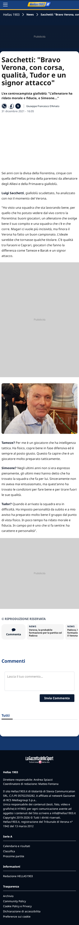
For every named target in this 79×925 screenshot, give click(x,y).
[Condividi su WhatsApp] (4, 106)
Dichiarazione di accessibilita (21, 911)
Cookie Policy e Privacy (17, 906)
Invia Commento (57, 698)
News (30, 14)
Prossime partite (13, 856)
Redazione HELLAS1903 (18, 876)
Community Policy (14, 901)
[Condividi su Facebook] (11, 106)
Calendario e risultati (16, 846)
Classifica (9, 851)
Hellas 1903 (11, 14)
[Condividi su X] (18, 106)
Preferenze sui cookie (16, 916)
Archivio (8, 896)
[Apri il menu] (5, 4)
